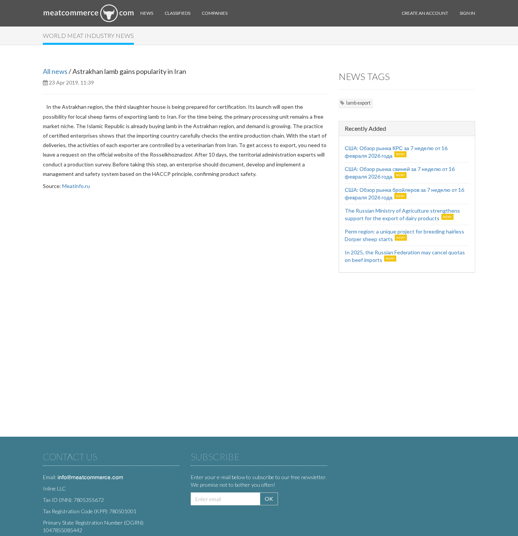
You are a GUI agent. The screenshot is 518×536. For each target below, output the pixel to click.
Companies (215, 13)
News (146, 13)
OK (269, 498)
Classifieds (177, 13)
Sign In (467, 13)
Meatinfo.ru (76, 186)
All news (55, 71)
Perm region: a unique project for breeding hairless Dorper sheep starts (404, 235)
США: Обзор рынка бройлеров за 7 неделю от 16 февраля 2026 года (404, 194)
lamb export (358, 103)
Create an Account (425, 13)
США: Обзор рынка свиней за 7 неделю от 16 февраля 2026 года (400, 173)
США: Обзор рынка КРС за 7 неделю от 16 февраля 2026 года (396, 152)
